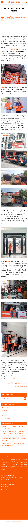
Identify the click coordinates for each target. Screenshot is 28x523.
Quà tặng (4, 410)
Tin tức (14, 6)
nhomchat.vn (18, 521)
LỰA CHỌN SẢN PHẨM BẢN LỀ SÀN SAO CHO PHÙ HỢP (14, 439)
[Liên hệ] (25, 516)
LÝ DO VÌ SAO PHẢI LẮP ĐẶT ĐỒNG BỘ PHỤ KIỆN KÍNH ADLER (13, 427)
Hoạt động (5, 407)
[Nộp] (25, 398)
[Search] (25, 2)
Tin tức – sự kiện (6, 419)
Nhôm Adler (9, 376)
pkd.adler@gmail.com (8, 484)
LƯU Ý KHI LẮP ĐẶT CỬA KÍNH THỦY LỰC (12, 436)
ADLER (3, 87)
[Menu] (2, 2)
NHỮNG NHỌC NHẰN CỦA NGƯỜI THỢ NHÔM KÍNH (7, 385)
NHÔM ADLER (13, 49)
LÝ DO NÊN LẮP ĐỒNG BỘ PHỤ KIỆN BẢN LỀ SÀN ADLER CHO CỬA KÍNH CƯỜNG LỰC (13, 432)
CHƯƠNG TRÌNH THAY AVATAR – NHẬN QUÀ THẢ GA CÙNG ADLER (21, 385)
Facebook (5, 487)
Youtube (5, 489)
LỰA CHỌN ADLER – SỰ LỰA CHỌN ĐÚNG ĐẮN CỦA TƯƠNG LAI (13, 444)
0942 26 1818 (6, 482)
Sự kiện (4, 413)
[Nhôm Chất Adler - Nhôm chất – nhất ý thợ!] (14, 2)
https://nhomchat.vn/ (12, 378)
